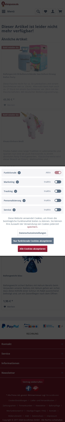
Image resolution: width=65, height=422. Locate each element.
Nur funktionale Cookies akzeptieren (32, 240)
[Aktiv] (58, 172)
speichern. (32, 226)
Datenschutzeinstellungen (32, 232)
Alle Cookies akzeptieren (33, 248)
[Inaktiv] (58, 181)
